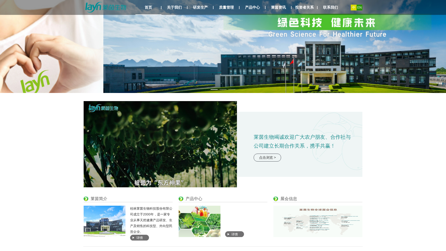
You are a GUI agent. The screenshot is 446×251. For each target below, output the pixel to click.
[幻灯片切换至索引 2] (223, 89)
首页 (148, 7)
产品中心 (252, 7)
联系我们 (330, 7)
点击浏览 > (267, 157)
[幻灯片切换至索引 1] (214, 89)
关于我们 (174, 7)
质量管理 (226, 7)
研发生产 (200, 7)
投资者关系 (304, 7)
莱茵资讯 (278, 7)
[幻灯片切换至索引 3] (231, 89)
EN (359, 7)
